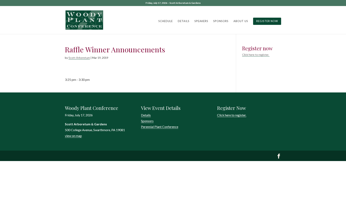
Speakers (201, 21)
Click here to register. (256, 54)
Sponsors (220, 21)
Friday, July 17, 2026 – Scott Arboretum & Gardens (173, 3)
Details (183, 21)
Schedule (165, 21)
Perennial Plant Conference (159, 127)
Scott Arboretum (79, 57)
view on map (73, 136)
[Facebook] (278, 157)
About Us (240, 21)
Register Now (267, 21)
